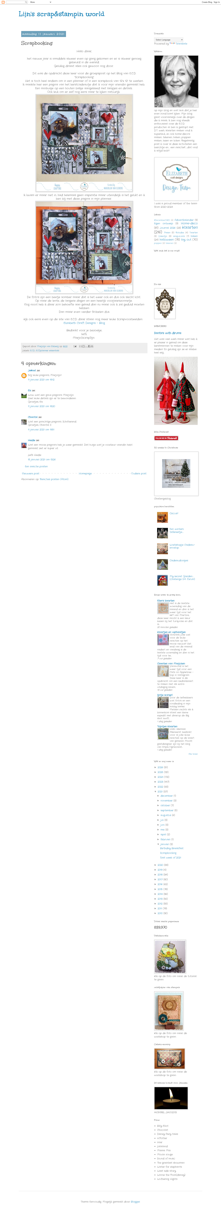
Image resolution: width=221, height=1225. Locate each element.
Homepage (85, 473)
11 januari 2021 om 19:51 (41, 429)
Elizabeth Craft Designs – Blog (84, 323)
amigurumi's (179, 236)
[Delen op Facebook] (89, 346)
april (164, 834)
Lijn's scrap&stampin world (61, 13)
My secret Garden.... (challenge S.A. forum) (182, 578)
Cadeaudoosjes (179, 560)
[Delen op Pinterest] (92, 346)
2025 (161, 772)
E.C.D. (32, 350)
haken (194, 236)
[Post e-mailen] (75, 346)
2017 (160, 879)
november (167, 800)
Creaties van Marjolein (171, 663)
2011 (160, 908)
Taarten (193, 232)
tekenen (169, 243)
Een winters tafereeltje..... (177, 530)
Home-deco (189, 223)
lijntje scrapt (165, 695)
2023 (161, 782)
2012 (160, 903)
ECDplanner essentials (47, 350)
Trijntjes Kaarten (167, 726)
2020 (161, 865)
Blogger (135, 1201)
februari (166, 839)
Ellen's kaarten (166, 600)
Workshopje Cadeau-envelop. (182, 546)
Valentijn (162, 236)
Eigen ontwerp (163, 223)
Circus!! (174, 513)
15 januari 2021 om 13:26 (42, 459)
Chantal (33, 417)
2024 (161, 777)
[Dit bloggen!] (83, 346)
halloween (167, 240)
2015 (160, 889)
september (167, 810)
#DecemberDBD (162, 220)
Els (29, 390)
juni (163, 825)
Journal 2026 (168, 228)
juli (162, 820)
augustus (166, 815)
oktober (166, 805)
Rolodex (180, 232)
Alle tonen (193, 754)
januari (165, 844)
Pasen (167, 232)
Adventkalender (184, 220)
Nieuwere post (30, 473)
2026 (161, 767)
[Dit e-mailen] (80, 346)
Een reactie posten (36, 466)
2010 (160, 913)
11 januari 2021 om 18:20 (41, 406)
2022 (161, 787)
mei (163, 829)
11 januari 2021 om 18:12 (41, 379)
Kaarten (190, 227)
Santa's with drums (167, 333)
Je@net (32, 370)
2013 (160, 899)
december (167, 796)
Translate (181, 43)
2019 (160, 870)
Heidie (31, 440)
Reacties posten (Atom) (54, 479)
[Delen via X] (86, 346)
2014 (161, 894)
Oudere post (138, 473)
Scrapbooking (168, 853)
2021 (160, 791)
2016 (160, 884)
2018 (160, 874)
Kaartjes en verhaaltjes (171, 632)
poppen (158, 243)
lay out (186, 240)
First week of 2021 (170, 857)
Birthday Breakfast (171, 848)
